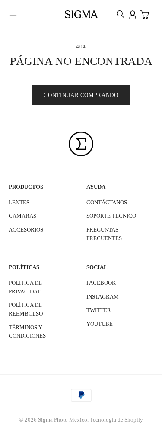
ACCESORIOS (26, 229)
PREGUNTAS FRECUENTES (104, 234)
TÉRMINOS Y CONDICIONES (27, 331)
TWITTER (98, 310)
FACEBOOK (101, 283)
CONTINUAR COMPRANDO (81, 95)
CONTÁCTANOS (106, 202)
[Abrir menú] (13, 14)
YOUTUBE (99, 324)
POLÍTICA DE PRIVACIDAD (25, 287)
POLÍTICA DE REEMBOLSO (26, 309)
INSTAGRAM (102, 296)
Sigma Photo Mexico (62, 419)
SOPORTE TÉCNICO (111, 216)
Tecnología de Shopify (116, 419)
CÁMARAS (22, 216)
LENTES (19, 202)
